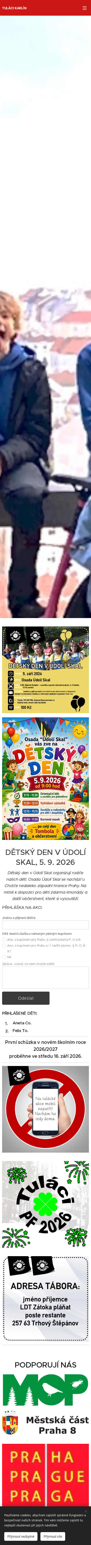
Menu (84, 8)
